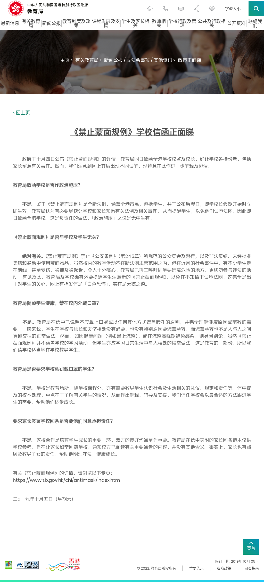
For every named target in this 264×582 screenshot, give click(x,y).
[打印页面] (181, 8)
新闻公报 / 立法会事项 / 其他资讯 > (139, 60)
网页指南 (251, 568)
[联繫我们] (165, 8)
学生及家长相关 (135, 23)
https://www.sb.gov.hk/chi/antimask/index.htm (66, 480)
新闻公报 (51, 23)
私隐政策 (224, 568)
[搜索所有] (256, 8)
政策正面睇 (189, 60)
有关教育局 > (88, 60)
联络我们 (255, 23)
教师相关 (159, 23)
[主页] (150, 8)
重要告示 (196, 568)
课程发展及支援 (106, 23)
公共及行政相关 (212, 23)
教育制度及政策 (76, 23)
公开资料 (236, 23)
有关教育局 (31, 23)
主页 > (66, 60)
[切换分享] (196, 8)
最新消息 (10, 23)
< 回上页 (21, 113)
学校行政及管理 (182, 23)
